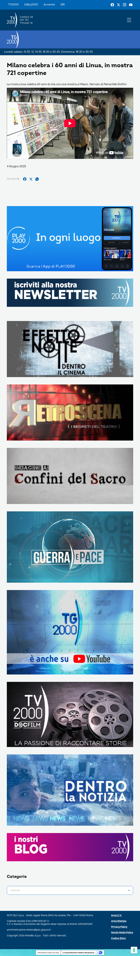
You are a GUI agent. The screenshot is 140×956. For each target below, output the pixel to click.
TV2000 (13, 4)
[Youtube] (130, 4)
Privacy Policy (119, 926)
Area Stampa (118, 921)
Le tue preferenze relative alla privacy (78, 953)
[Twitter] (118, 4)
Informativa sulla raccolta (48, 953)
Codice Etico (118, 938)
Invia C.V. (116, 915)
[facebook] (24, 179)
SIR (62, 4)
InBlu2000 (31, 4)
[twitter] (31, 179)
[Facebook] (112, 4)
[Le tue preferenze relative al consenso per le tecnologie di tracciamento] (134, 950)
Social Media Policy (122, 932)
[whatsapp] (37, 179)
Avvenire (49, 4)
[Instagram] (124, 4)
